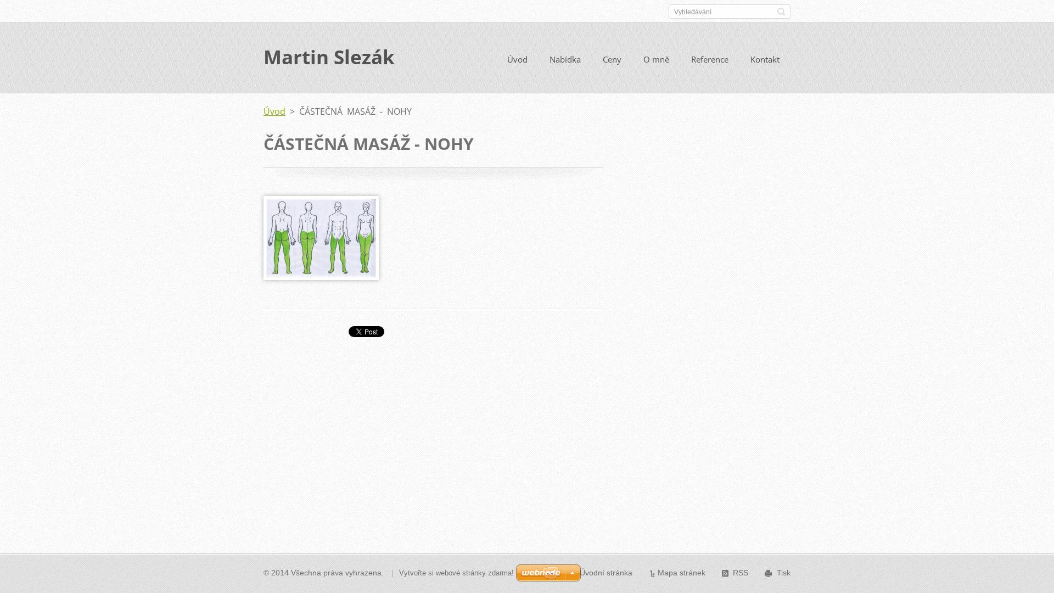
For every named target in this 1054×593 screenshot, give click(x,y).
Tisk (783, 572)
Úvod (517, 59)
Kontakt (765, 59)
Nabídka (565, 59)
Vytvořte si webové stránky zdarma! (456, 573)
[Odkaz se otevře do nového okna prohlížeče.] (321, 277)
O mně (656, 59)
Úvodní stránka (606, 572)
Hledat (781, 11)
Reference (709, 59)
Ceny (612, 59)
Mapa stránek (681, 572)
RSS (740, 572)
